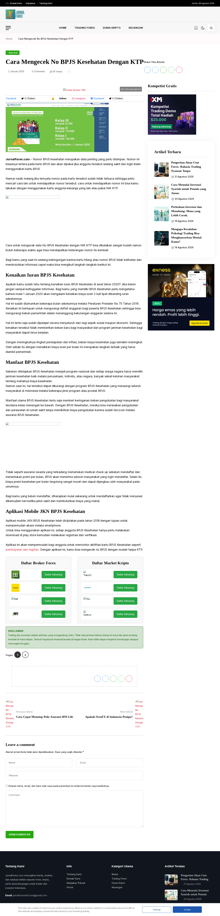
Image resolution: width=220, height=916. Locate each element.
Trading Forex (85, 27)
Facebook (94, 98)
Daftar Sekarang (53, 574)
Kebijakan (30, 3)
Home (63, 27)
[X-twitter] (12, 902)
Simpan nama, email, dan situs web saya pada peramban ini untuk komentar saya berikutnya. (59, 785)
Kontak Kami (16, 3)
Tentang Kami (45, 3)
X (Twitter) (25, 98)
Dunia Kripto (112, 27)
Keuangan (136, 27)
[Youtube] (23, 902)
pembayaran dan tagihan (22, 549)
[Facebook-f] (6, 902)
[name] (15, 14)
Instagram (76, 98)
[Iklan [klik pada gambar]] (74, 90)
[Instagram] (18, 902)
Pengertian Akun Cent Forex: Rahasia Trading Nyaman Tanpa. (186, 166)
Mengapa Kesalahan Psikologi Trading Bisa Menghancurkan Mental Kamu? (186, 235)
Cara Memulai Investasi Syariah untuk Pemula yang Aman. (188, 189)
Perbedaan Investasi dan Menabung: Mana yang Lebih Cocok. (186, 211)
